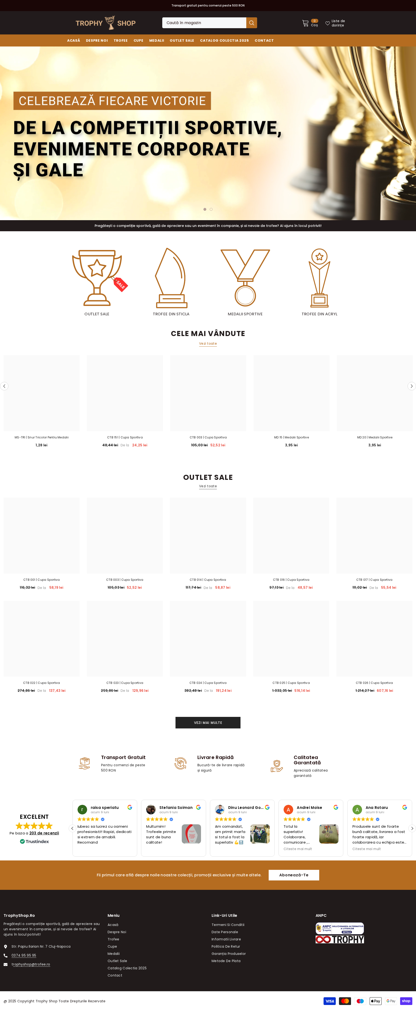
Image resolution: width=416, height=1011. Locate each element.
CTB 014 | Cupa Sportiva (208, 580)
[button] (33, 133)
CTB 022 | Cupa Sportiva (41, 683)
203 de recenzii (44, 833)
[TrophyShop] (97, 278)
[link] (111, 763)
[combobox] (204, 22)
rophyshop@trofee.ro (31, 964)
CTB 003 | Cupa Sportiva (208, 437)
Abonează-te (294, 875)
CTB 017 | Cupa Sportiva (374, 580)
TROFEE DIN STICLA (171, 314)
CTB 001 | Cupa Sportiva (41, 580)
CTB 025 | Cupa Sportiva (291, 683)
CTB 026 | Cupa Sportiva (374, 683)
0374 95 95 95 (24, 955)
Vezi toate (208, 486)
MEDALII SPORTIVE (245, 314)
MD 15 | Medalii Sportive (291, 437)
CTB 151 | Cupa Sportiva (125, 437)
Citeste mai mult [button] (229, 849)
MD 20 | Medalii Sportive (375, 437)
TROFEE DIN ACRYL (319, 314)
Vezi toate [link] (208, 343)
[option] (208, 133)
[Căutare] (209, 22)
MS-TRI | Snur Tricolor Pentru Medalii (42, 437)
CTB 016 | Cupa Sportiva (291, 580)
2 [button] (211, 209)
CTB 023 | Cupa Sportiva (124, 683)
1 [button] (204, 209)
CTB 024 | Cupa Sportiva (208, 683)
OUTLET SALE (96, 314)
